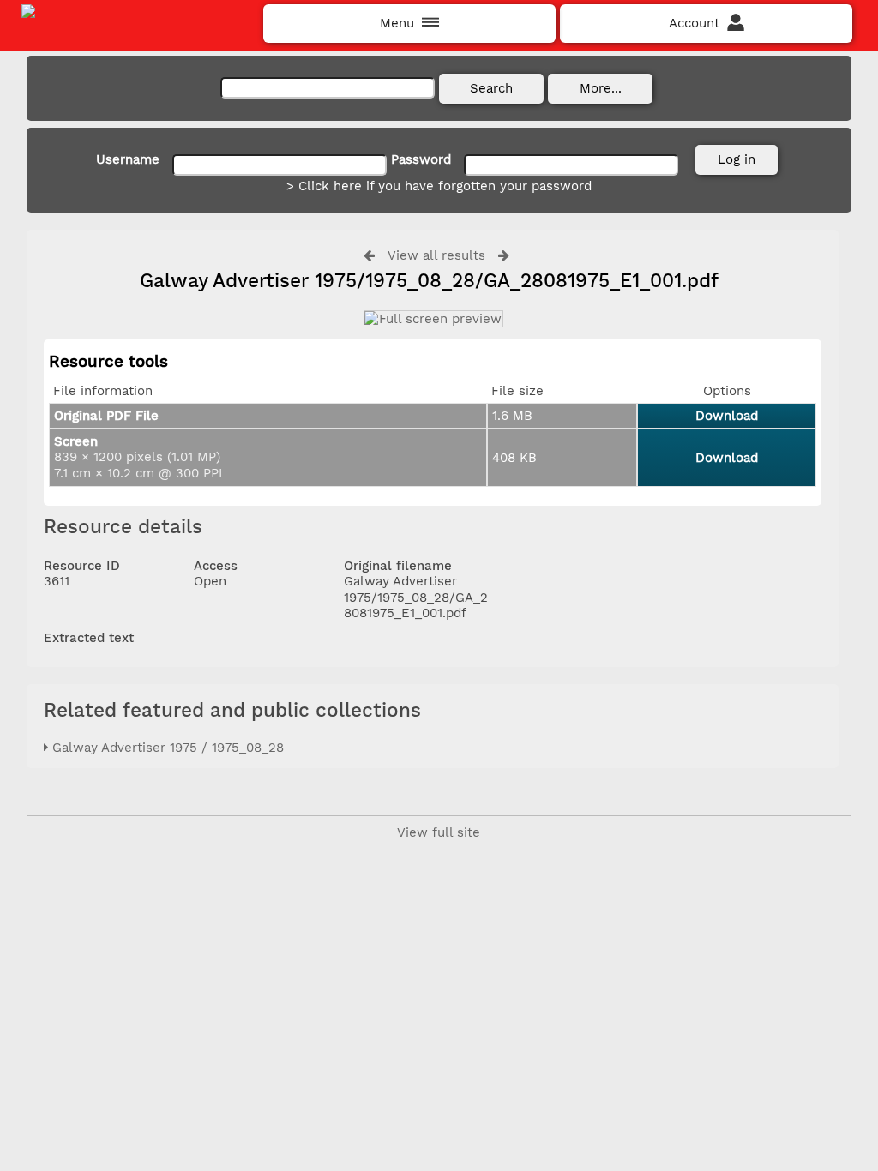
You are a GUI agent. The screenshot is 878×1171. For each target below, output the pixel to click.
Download (726, 415)
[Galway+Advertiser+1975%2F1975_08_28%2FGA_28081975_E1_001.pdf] (433, 318)
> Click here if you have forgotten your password (439, 186)
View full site (438, 832)
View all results (436, 255)
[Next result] (504, 255)
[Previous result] (369, 255)
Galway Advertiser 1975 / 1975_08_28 (166, 747)
